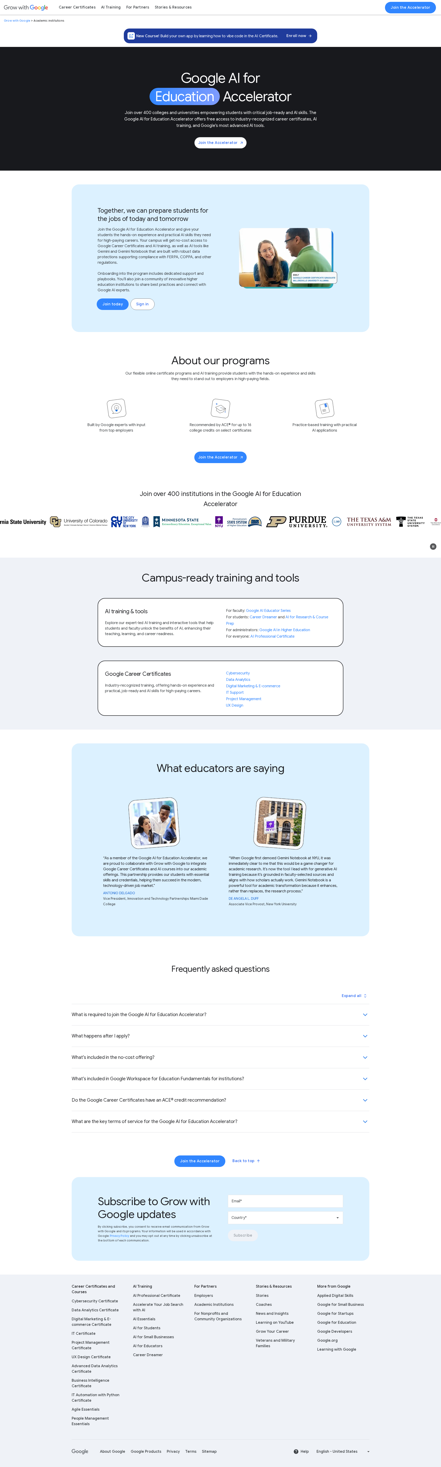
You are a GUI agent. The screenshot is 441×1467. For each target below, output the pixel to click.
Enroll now (296, 36)
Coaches (264, 1304)
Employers (203, 1295)
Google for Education (336, 1322)
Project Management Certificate (91, 1345)
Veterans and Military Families (275, 1343)
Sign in (142, 304)
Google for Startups (335, 1313)
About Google (112, 1451)
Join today (112, 304)
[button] (433, 546)
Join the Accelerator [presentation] (410, 7)
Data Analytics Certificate (95, 1310)
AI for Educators (147, 1346)
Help (305, 1451)
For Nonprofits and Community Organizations (218, 1316)
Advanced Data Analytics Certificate (95, 1369)
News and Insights (272, 1313)
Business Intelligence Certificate (90, 1383)
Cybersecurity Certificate (95, 1301)
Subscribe (243, 1235)
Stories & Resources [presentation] (173, 7)
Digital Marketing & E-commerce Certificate (91, 1322)
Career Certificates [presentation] (77, 7)
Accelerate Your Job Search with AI (158, 1307)
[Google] (80, 1451)
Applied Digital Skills (335, 1295)
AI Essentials (144, 1319)
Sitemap (209, 1451)
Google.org (327, 1340)
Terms (190, 1451)
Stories (262, 1295)
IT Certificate (84, 1333)
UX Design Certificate (91, 1357)
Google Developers (334, 1331)
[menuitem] (77, 7)
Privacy (173, 1451)
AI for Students (146, 1328)
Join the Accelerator (218, 142)
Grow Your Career (272, 1331)
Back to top (243, 1161)
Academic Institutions (214, 1304)
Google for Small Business (340, 1304)
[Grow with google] (26, 7)
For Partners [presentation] (137, 7)
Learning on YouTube (275, 1322)
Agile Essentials (85, 1409)
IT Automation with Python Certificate (95, 1398)
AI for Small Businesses (153, 1337)
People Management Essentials (90, 1421)
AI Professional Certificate (156, 1295)
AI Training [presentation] (111, 7)
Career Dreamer (148, 1355)
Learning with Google (336, 1349)
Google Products (146, 1451)
